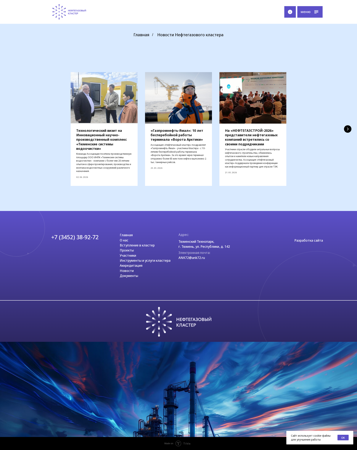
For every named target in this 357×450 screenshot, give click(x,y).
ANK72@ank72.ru (191, 258)
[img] (69, 12)
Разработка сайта (308, 240)
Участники (128, 255)
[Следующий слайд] (347, 129)
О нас (124, 240)
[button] (310, 12)
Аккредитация (131, 265)
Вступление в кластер (137, 245)
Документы (129, 276)
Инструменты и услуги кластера (145, 260)
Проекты (127, 250)
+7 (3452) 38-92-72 (75, 237)
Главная (141, 34)
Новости (127, 271)
